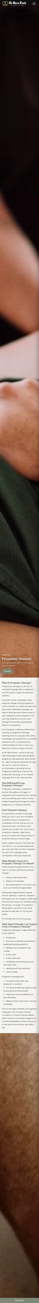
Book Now (19, 1300)
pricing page (25, 918)
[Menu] (34, 3)
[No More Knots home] (14, 3)
